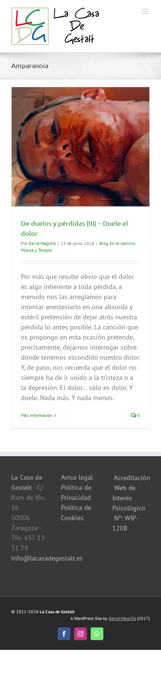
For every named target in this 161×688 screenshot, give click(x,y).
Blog (103, 243)
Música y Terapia (36, 250)
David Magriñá (42, 243)
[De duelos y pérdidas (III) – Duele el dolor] (80, 146)
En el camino (122, 243)
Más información (36, 415)
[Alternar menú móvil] (146, 11)
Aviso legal (77, 477)
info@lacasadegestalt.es (47, 558)
